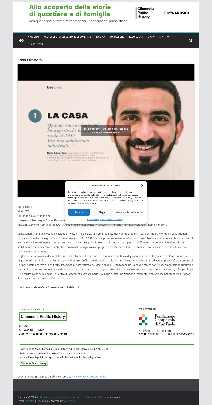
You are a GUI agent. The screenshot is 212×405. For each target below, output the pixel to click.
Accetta (79, 212)
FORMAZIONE (117, 36)
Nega (102, 212)
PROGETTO (33, 36)
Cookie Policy (93, 219)
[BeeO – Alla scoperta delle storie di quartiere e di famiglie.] (106, 3)
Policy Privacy (80, 376)
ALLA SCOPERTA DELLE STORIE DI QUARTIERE (67, 36)
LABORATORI (136, 36)
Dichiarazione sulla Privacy (111, 219)
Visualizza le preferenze (129, 212)
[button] (142, 185)
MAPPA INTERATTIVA (158, 36)
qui (77, 287)
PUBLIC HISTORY (36, 44)
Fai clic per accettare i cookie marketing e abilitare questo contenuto (106, 130)
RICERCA (100, 36)
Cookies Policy (98, 376)
